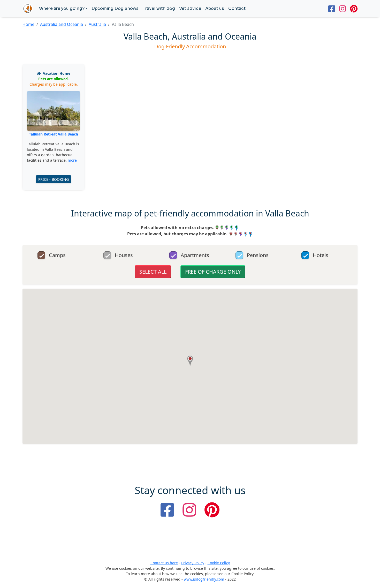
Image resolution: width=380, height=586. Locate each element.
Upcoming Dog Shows (115, 8)
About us (214, 8)
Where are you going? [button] (62, 8)
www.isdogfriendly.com (204, 579)
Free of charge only (213, 271)
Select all (152, 271)
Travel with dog (159, 8)
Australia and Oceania (61, 24)
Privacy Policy (192, 562)
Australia (97, 24)
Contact (237, 8)
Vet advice (190, 8)
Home (28, 24)
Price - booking (53, 179)
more (72, 160)
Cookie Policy (219, 562)
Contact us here (164, 562)
